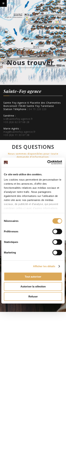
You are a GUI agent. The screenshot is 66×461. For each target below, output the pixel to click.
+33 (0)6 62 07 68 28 (16, 122)
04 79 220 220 (38, 109)
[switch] (57, 231)
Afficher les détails (44, 266)
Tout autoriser (33, 276)
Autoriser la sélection (33, 286)
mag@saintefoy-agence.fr (19, 131)
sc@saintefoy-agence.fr (18, 118)
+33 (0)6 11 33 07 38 (16, 135)
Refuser (33, 296)
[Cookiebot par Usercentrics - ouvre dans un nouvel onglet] (47, 162)
